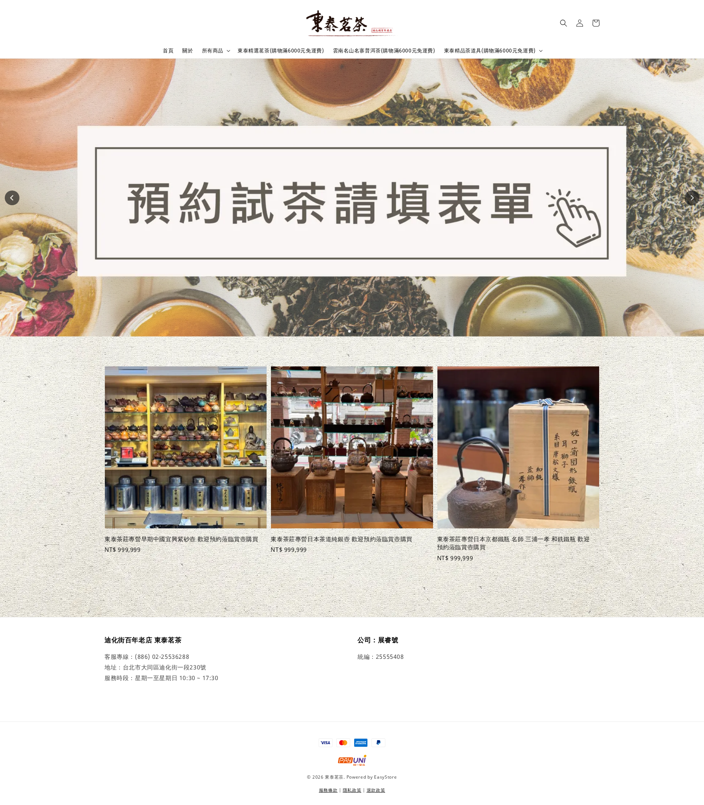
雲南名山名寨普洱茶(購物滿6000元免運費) (384, 50)
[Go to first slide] (692, 198)
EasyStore (385, 777)
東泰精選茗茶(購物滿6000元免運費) (281, 50)
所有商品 (212, 50)
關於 (187, 50)
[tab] (349, 331)
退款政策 (376, 790)
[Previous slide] (12, 198)
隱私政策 (352, 790)
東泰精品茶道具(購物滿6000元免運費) (490, 50)
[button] (564, 23)
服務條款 (328, 790)
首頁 (168, 50)
